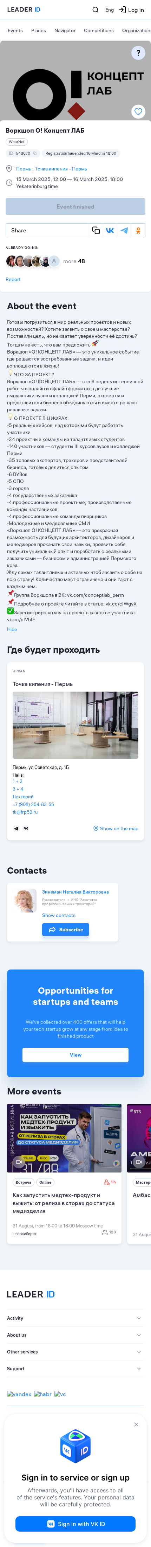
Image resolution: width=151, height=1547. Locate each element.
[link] (64, 1174)
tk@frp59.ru (25, 812)
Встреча (23, 1182)
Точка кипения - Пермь (60, 169)
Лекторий (23, 796)
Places (38, 30)
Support (16, 1368)
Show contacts (59, 915)
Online (45, 1182)
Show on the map (119, 828)
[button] (75, 1318)
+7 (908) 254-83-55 (33, 804)
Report (13, 279)
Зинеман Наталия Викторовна (75, 892)
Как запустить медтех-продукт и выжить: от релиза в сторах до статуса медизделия (64, 1202)
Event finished (75, 206)
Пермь (24, 169)
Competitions (99, 30)
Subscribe (71, 929)
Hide (12, 629)
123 (112, 1232)
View (75, 1055)
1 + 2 (17, 781)
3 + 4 (18, 789)
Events (15, 30)
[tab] (75, 1318)
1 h (113, 1182)
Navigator (65, 30)
